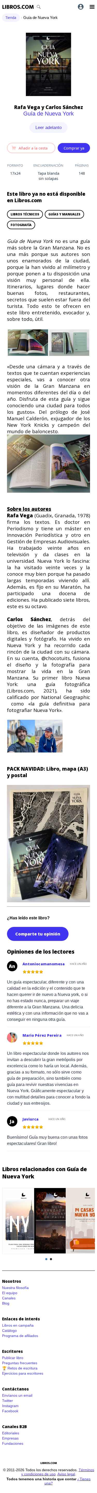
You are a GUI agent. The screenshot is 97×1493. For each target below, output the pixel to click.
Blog (5, 1303)
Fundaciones (12, 1443)
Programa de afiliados (20, 1336)
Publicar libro (12, 1358)
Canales (9, 1298)
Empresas (10, 1438)
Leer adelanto (48, 127)
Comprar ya (74, 148)
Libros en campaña (18, 1325)
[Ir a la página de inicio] (18, 7)
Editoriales (10, 1433)
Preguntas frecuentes (19, 1363)
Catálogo (9, 1330)
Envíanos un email (17, 1395)
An (12, 966)
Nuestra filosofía (15, 1288)
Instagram (10, 1406)
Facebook (10, 1411)
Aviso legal (66, 1474)
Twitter (7, 1401)
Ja (12, 1121)
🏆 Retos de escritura (20, 1368)
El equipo (9, 1293)
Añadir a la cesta (33, 148)
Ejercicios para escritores (22, 1373)
